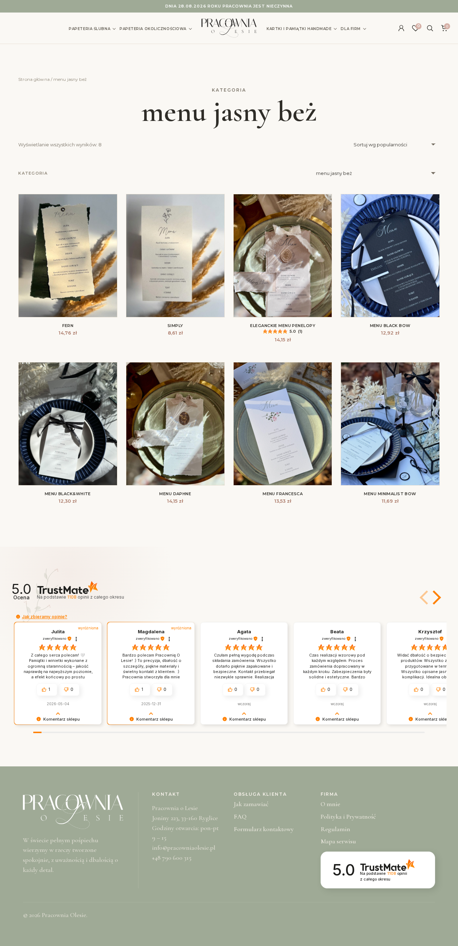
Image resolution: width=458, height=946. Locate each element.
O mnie (330, 804)
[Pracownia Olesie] (229, 28)
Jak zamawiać (251, 804)
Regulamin (335, 829)
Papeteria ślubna (89, 28)
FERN (68, 325)
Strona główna (34, 79)
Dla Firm (350, 28)
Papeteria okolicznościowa (153, 28)
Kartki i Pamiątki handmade (299, 28)
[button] (435, 597)
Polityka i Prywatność (348, 816)
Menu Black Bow (390, 325)
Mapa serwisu (338, 841)
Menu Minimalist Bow (390, 493)
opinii (95, 597)
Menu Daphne (175, 493)
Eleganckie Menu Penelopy (282, 325)
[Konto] (401, 28)
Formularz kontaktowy (264, 829)
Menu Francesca (283, 493)
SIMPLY (175, 325)
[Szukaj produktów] (430, 28)
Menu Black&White (68, 493)
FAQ (240, 816)
